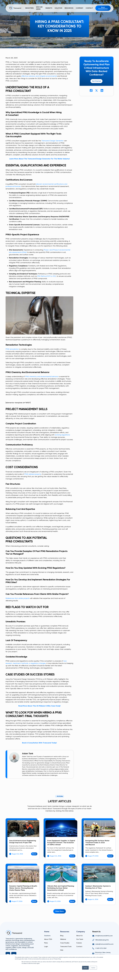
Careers (79, 943)
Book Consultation (103, 8)
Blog (61, 935)
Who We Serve (39, 8)
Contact (89, 8)
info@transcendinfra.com (104, 936)
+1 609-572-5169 (100, 948)
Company (79, 8)
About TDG (48, 939)
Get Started (96, 81)
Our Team (79, 939)
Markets (48, 8)
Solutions (47, 935)
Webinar (63, 939)
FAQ (61, 950)
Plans (46, 943)
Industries (29, 8)
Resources (69, 8)
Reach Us (96, 931)
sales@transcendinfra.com (104, 944)
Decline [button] (93, 967)
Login (46, 946)
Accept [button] (85, 967)
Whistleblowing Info (102, 940)
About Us (79, 935)
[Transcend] (14, 933)
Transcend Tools (65, 946)
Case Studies (64, 943)
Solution (58, 8)
